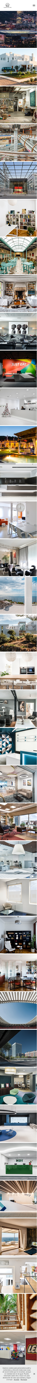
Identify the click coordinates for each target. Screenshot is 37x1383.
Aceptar (16, 1379)
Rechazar (24, 1379)
